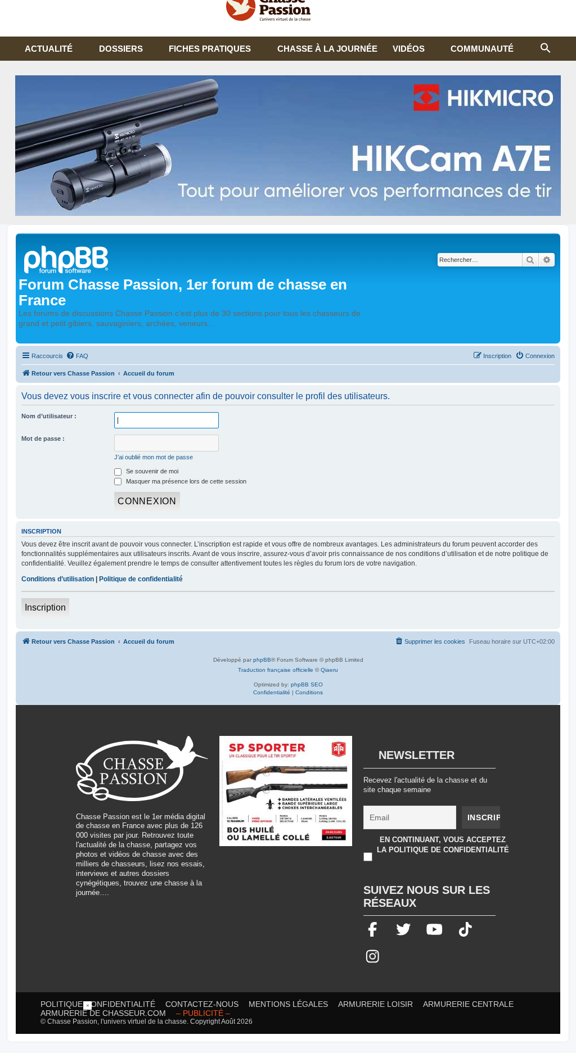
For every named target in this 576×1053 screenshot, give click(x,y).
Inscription (45, 607)
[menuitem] (77, 356)
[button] (546, 47)
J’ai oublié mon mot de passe (153, 457)
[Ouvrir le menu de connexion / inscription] (564, 11)
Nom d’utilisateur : (48, 416)
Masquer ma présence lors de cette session (185, 481)
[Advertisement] (288, 1026)
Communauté (482, 48)
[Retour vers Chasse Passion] (67, 258)
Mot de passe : (43, 438)
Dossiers (121, 48)
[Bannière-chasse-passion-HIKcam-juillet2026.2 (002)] (288, 145)
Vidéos (409, 48)
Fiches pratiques (210, 48)
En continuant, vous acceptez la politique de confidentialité (443, 844)
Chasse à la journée (327, 48)
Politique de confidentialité (141, 579)
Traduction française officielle (275, 670)
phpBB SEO (307, 684)
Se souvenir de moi (151, 471)
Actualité (49, 48)
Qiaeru (329, 670)
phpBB (262, 660)
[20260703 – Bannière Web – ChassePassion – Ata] (285, 796)
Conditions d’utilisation (57, 579)
